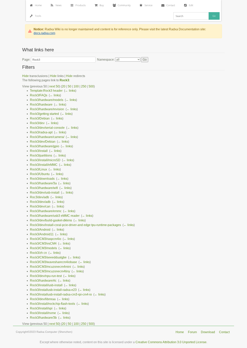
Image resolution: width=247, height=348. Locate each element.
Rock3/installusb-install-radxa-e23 (53, 289)
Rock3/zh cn (38, 252)
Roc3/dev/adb (39, 197)
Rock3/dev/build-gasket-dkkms (51, 220)
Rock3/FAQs (38, 95)
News (59, 5)
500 (91, 86)
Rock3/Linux (38, 169)
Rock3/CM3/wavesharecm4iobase (53, 262)
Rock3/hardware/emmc (46, 211)
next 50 (54, 86)
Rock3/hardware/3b (43, 317)
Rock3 (64, 80)
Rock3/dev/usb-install (44, 192)
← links (70, 90)
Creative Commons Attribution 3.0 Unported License (170, 342)
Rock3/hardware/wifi (44, 188)
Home (38, 5)
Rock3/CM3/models (43, 248)
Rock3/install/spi (41, 308)
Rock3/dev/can (40, 206)
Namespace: (105, 59)
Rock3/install (39, 150)
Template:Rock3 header (46, 90)
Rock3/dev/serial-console (47, 127)
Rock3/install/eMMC (44, 164)
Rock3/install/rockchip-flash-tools (52, 303)
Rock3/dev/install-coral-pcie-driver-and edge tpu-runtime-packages (75, 225)
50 (69, 86)
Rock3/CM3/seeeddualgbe (48, 257)
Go (214, 16)
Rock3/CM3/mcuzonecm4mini (50, 266)
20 (63, 86)
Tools (38, 16)
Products (80, 5)
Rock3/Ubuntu (40, 174)
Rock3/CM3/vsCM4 (43, 243)
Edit (191, 5)
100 (76, 86)
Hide (25, 76)
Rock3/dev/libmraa (43, 299)
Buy (102, 5)
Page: (26, 59)
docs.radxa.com (44, 33)
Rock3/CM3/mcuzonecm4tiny (50, 271)
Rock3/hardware (41, 104)
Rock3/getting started (44, 113)
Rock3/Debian (40, 118)
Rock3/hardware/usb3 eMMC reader (55, 215)
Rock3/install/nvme (43, 313)
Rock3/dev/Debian (42, 141)
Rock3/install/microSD (45, 160)
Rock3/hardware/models (46, 100)
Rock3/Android (40, 229)
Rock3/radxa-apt (41, 132)
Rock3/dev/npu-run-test (46, 276)
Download (208, 332)
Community (124, 5)
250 (83, 86)
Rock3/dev (37, 123)
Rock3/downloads (42, 178)
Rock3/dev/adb (40, 201)
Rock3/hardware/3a (43, 183)
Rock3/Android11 (42, 234)
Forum (192, 332)
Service (148, 5)
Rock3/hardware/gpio (44, 146)
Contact (170, 5)
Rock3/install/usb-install (46, 285)
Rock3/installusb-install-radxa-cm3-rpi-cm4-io (61, 294)
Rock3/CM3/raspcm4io (45, 238)
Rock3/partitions (41, 155)
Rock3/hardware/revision (47, 109)
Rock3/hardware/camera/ (47, 137)
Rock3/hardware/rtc (43, 280)
